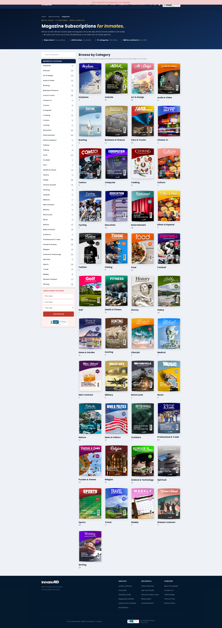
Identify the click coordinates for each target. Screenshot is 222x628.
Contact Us (168, 590)
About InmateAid (171, 586)
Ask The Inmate (147, 590)
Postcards (122, 590)
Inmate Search (147, 603)
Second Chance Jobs (150, 594)
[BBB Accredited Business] (133, 621)
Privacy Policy (169, 603)
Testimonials (169, 594)
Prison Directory (147, 586)
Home (44, 17)
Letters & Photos (125, 586)
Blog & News (146, 599)
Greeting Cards (125, 594)
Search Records (58, 314)
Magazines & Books (126, 599)
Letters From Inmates (127, 603)
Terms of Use (169, 599)
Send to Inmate (53, 17)
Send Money (123, 607)
